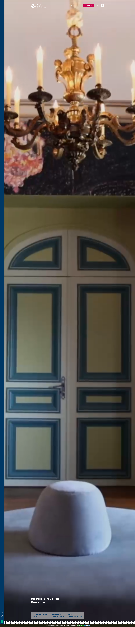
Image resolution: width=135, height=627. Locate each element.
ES (97, 10)
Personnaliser (87, 625)
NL (97, 9)
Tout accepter (80, 625)
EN (97, 6)
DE (97, 8)
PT (97, 13)
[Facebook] (2, 613)
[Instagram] (2, 616)
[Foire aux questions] (2, 621)
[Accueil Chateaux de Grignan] (38, 5)
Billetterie (89, 5)
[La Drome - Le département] (104, 5)
